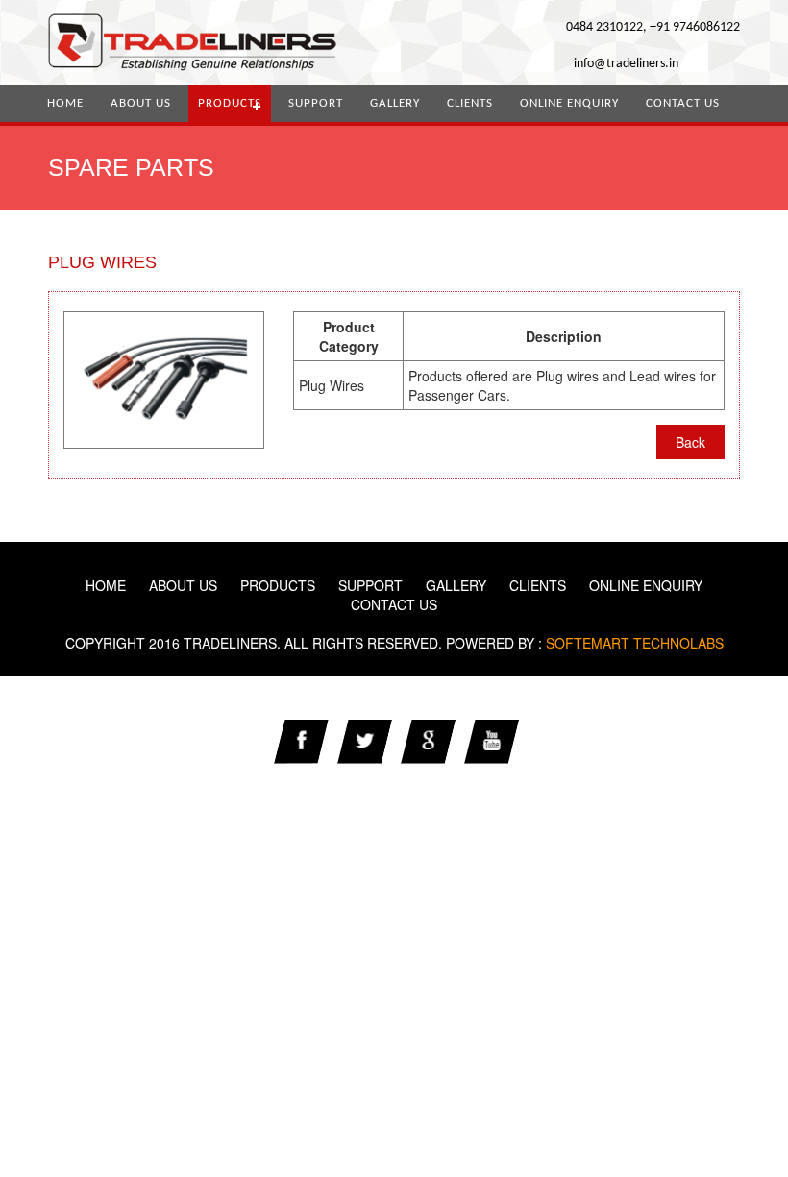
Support (315, 103)
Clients (470, 103)
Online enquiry (569, 103)
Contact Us (683, 103)
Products (229, 103)
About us (141, 103)
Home (65, 103)
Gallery (395, 103)
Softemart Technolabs (633, 642)
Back (690, 442)
